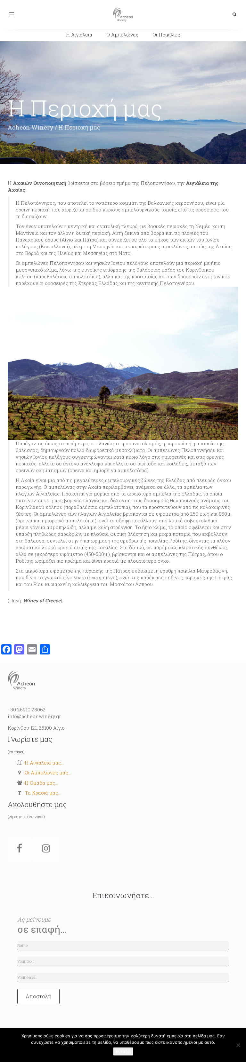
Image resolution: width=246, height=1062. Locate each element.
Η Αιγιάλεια (79, 34)
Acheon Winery (30, 127)
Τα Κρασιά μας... (43, 792)
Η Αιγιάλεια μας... (44, 762)
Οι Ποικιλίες (166, 34)
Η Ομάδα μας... (41, 783)
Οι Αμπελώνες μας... (48, 772)
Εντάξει (123, 1051)
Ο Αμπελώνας (122, 34)
